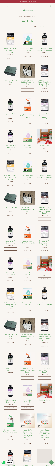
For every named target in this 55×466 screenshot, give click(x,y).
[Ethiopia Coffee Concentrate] (10, 136)
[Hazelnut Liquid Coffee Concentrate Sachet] (10, 421)
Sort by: (36, 26)
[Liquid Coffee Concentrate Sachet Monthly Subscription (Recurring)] (44, 421)
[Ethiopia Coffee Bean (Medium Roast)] (44, 104)
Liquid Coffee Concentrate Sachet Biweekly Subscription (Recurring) (27, 433)
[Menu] (4, 5)
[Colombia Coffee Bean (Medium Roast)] (10, 39)
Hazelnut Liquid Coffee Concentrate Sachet (10, 432)
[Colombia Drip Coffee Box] (27, 39)
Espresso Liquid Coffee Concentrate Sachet (27, 116)
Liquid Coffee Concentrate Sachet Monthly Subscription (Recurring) (44, 433)
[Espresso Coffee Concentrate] (10, 104)
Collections (27, 16)
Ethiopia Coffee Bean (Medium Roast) (44, 116)
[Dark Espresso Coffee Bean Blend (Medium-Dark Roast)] (44, 71)
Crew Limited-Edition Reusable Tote (27, 82)
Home (20, 16)
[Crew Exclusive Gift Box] (10, 71)
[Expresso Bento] (44, 136)
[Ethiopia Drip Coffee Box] (27, 136)
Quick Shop (10, 58)
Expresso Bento (44, 146)
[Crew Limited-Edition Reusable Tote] (27, 71)
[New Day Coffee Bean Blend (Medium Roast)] (27, 456)
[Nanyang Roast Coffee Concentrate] (10, 456)
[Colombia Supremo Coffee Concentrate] (44, 39)
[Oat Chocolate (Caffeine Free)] (44, 456)
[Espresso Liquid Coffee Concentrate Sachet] (27, 104)
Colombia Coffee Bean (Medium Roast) (10, 50)
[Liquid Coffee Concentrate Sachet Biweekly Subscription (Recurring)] (27, 421)
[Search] (7, 5)
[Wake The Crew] (27, 10)
